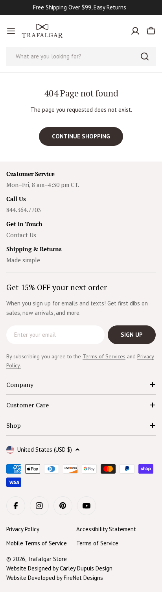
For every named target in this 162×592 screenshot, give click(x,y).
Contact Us (21, 235)
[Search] (144, 56)
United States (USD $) (44, 449)
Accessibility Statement (106, 529)
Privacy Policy (22, 529)
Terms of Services (104, 356)
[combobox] (81, 56)
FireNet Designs (83, 577)
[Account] (135, 31)
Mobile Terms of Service (36, 543)
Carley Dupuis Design (86, 568)
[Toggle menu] (11, 31)
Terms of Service (97, 543)
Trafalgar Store (47, 559)
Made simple (23, 260)
